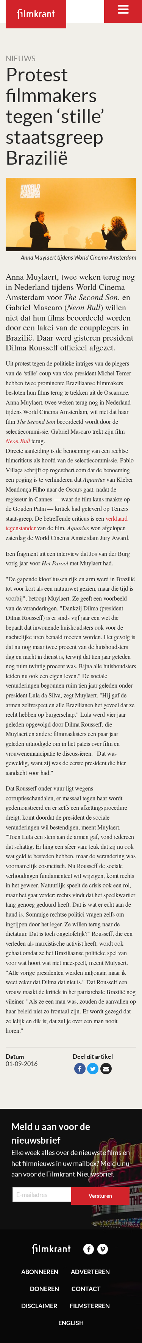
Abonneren (39, 1271)
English (71, 1323)
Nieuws (21, 58)
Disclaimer (39, 1306)
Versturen (100, 1196)
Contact (86, 1288)
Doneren (44, 1288)
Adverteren (90, 1271)
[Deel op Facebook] (80, 1068)
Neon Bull (18, 441)
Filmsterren (90, 1306)
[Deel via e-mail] (106, 1068)
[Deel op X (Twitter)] (92, 1068)
